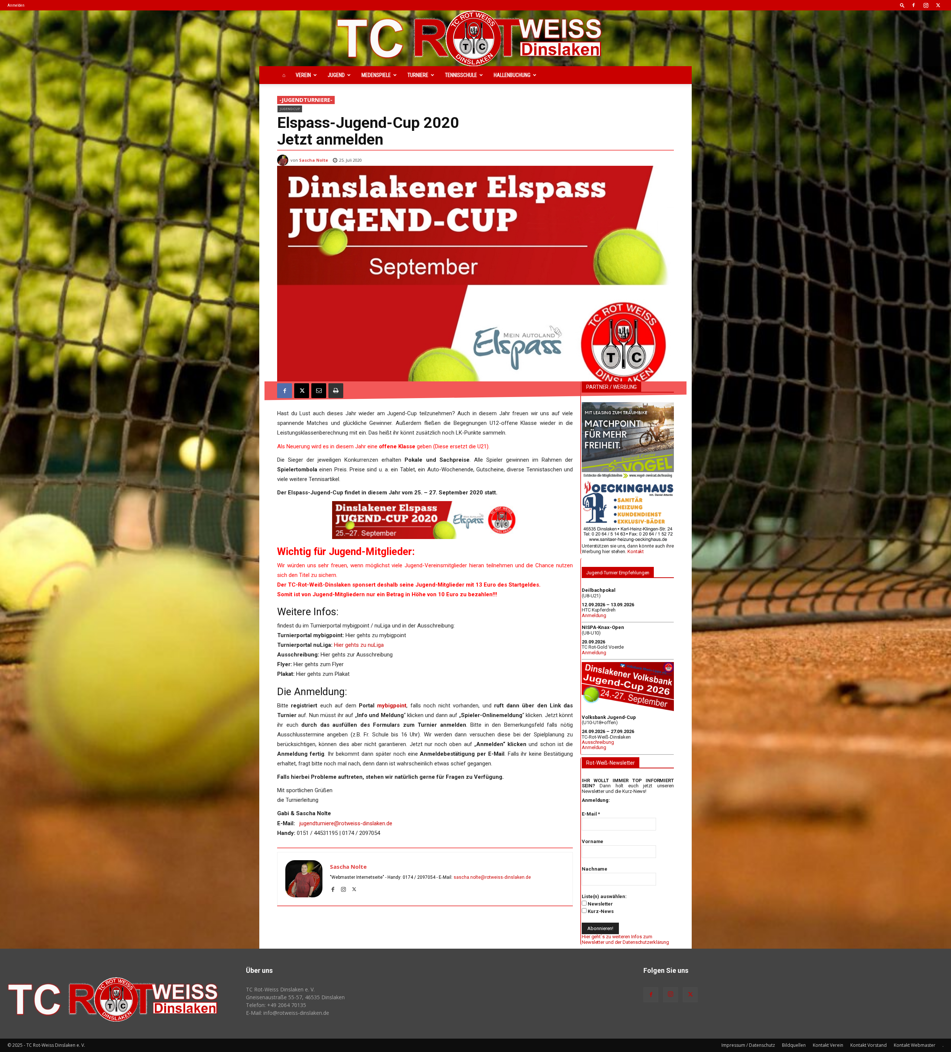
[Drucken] (335, 390)
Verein (303, 75)
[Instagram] (925, 5)
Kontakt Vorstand (868, 1045)
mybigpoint (391, 705)
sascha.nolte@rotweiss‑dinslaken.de (492, 877)
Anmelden (16, 5)
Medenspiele (376, 75)
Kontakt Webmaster (914, 1045)
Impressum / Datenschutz (748, 1045)
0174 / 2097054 (419, 877)
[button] (902, 5)
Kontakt (635, 551)
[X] (938, 5)
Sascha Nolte (313, 160)
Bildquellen (794, 1045)
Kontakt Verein (828, 1045)
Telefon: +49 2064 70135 (276, 1005)
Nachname (594, 869)
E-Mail (591, 814)
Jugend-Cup (290, 109)
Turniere (418, 75)
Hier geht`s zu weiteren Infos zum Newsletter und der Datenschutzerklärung (625, 939)
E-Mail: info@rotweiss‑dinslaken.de (287, 1012)
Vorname (592, 841)
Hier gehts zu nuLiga (359, 645)
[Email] (318, 390)
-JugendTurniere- (305, 99)
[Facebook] (913, 5)
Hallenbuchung (512, 75)
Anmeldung (594, 615)
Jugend (336, 75)
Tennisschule (461, 75)
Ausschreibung (598, 742)
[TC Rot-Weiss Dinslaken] (475, 38)
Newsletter (600, 904)
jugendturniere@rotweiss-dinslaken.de (345, 823)
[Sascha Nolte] (284, 160)
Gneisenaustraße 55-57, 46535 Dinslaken (295, 997)
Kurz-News (600, 911)
